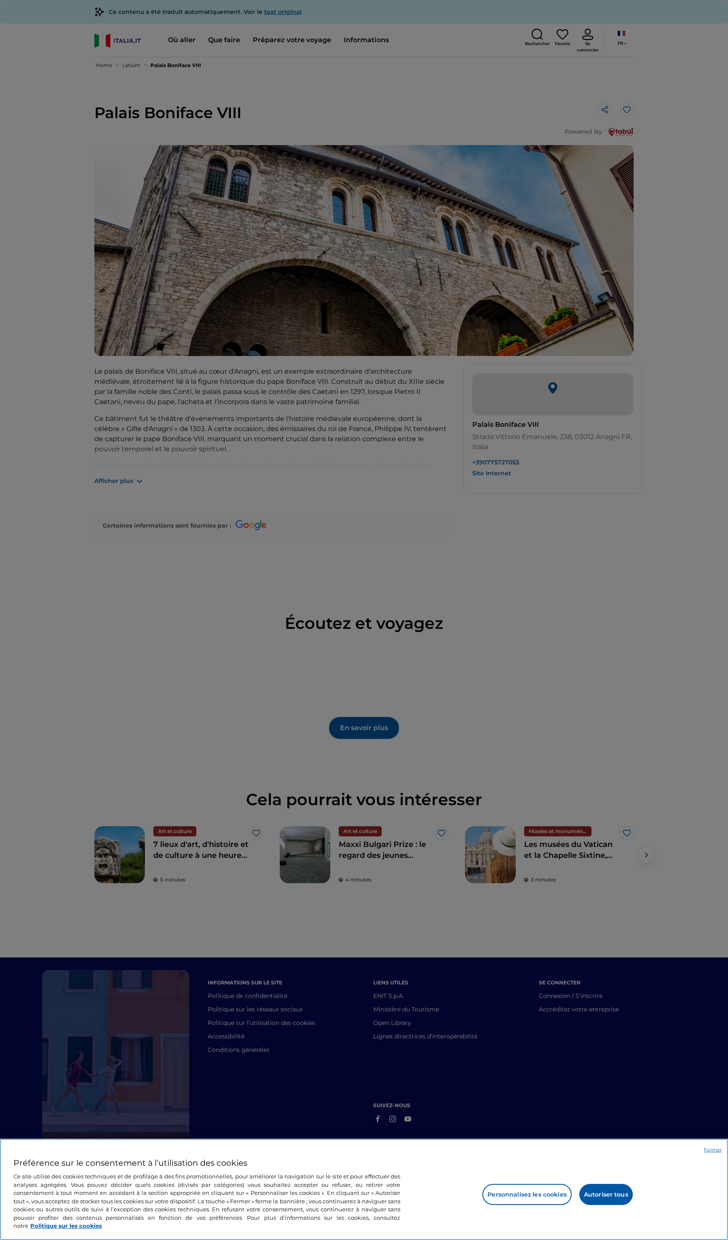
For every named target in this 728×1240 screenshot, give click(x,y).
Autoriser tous (606, 1194)
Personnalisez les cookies (527, 1194)
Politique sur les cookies (66, 1225)
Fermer (713, 1150)
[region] (364, 1189)
